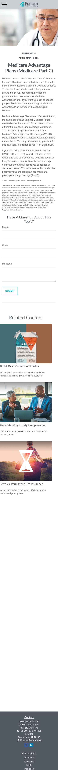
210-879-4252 (32, 724)
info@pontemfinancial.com (29, 740)
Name (5, 227)
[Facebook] (26, 745)
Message (7, 263)
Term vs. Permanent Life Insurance (21, 484)
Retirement (29, 757)
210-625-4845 (32, 721)
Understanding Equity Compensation (23, 425)
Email (5, 245)
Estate (29, 764)
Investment (29, 761)
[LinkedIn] (31, 745)
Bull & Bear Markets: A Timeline (19, 366)
